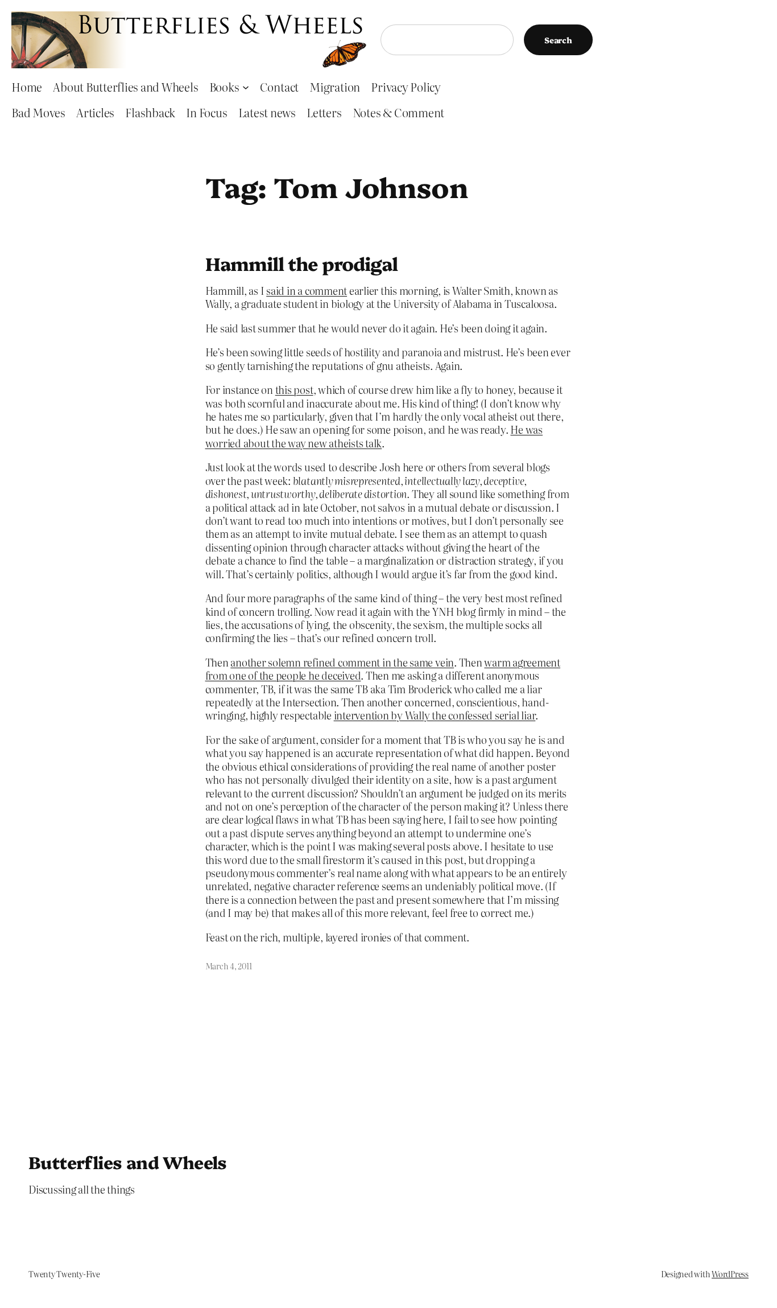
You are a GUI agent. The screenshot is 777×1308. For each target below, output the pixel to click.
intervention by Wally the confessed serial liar (435, 715)
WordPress (730, 1274)
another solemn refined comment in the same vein (342, 662)
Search (558, 40)
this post (294, 389)
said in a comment (306, 290)
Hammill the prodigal (301, 263)
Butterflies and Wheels (127, 1162)
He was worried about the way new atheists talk (374, 436)
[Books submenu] (245, 86)
